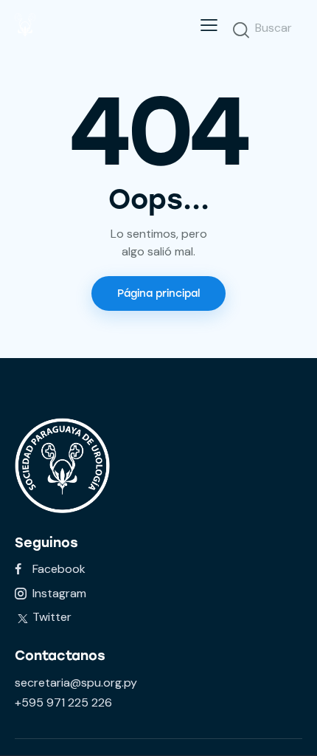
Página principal (158, 293)
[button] (209, 25)
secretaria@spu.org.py (76, 682)
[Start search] (241, 29)
